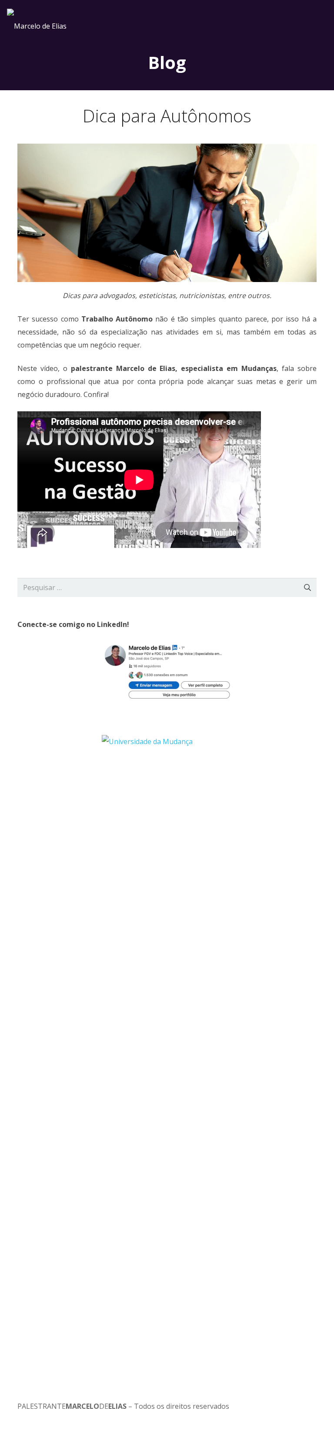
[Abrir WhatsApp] (312, 1415)
